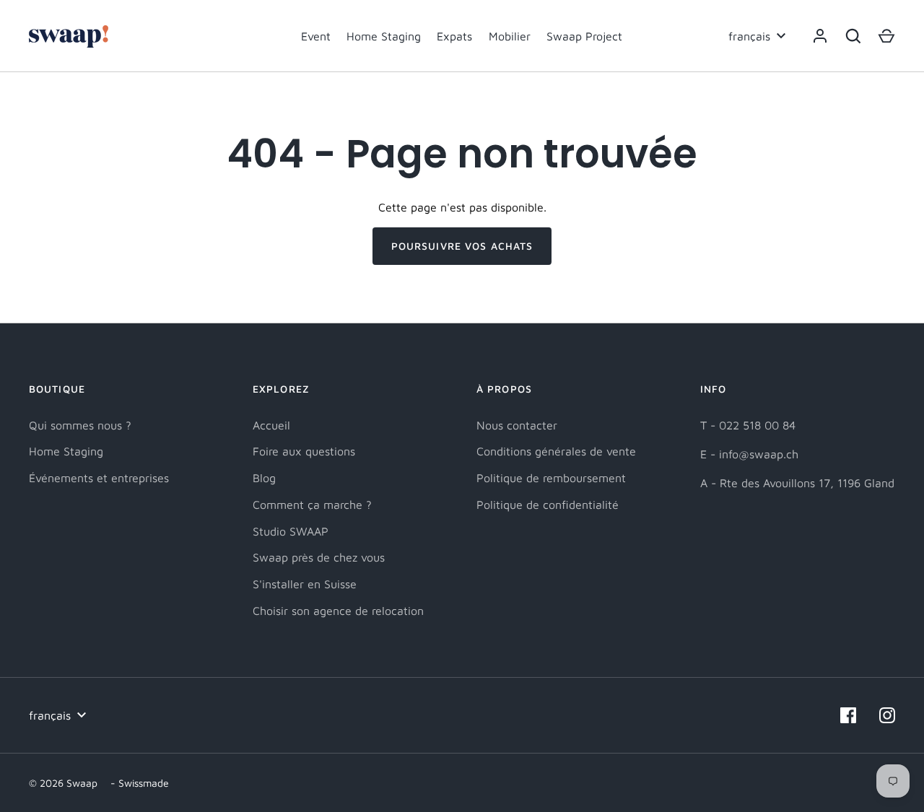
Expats (454, 36)
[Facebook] (848, 715)
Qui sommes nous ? (80, 425)
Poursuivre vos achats (462, 246)
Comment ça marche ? (312, 504)
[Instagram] (887, 715)
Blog (264, 477)
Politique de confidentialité (547, 504)
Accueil (271, 425)
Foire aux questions (304, 451)
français (749, 36)
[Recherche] (853, 36)
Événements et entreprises (99, 477)
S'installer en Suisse (305, 583)
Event (316, 36)
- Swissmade (139, 783)
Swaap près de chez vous (319, 557)
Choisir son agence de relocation (338, 610)
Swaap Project (584, 36)
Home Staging (383, 36)
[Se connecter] (820, 36)
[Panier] (886, 36)
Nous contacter (516, 425)
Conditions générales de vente (556, 451)
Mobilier (510, 36)
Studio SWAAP (290, 531)
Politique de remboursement (551, 477)
